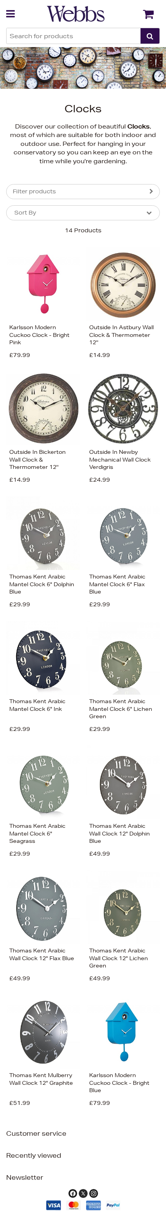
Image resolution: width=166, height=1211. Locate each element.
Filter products (34, 191)
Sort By (25, 212)
